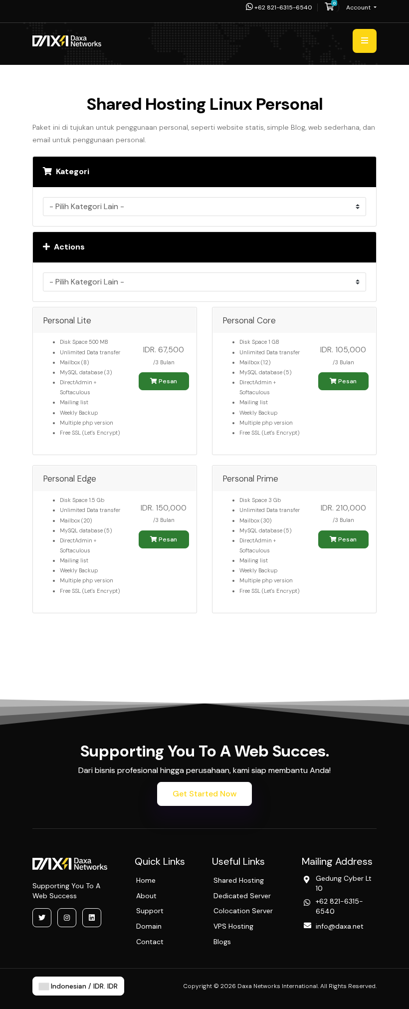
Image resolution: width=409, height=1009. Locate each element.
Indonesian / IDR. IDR (83, 986)
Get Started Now (204, 793)
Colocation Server (243, 910)
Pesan (167, 381)
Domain (149, 926)
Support (150, 910)
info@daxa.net (340, 926)
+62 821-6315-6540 (282, 7)
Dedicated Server (242, 895)
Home (146, 880)
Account (359, 7)
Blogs (222, 941)
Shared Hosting (238, 880)
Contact (150, 941)
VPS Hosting (233, 926)
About (146, 895)
